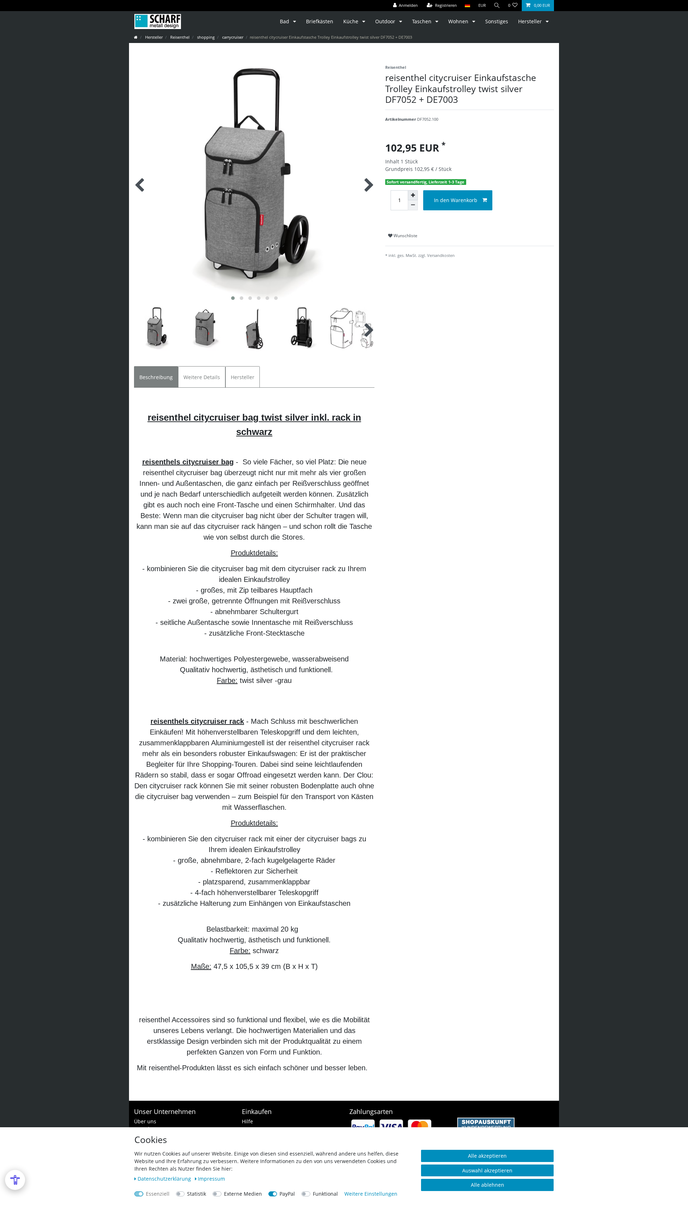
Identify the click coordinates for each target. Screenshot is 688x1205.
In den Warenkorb (455, 200)
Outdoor (386, 21)
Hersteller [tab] (242, 377)
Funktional (325, 1193)
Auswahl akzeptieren (487, 1170)
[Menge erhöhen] (413, 195)
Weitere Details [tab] (201, 377)
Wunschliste (404, 236)
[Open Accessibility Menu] (15, 1180)
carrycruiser (232, 37)
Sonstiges (496, 21)
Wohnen (459, 21)
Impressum (211, 1178)
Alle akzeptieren (487, 1155)
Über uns (145, 1121)
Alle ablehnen (487, 1184)
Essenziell (157, 1193)
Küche (351, 21)
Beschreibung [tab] (156, 377)
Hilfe (247, 1121)
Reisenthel (179, 37)
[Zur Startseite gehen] (136, 37)
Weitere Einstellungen (370, 1193)
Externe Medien (243, 1193)
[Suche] (497, 5)
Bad (285, 21)
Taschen (422, 21)
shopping (205, 37)
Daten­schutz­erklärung (165, 1178)
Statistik (196, 1193)
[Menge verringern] (413, 205)
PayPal (287, 1193)
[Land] (467, 5)
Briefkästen (319, 21)
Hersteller (530, 21)
